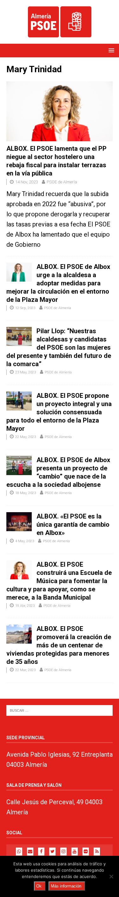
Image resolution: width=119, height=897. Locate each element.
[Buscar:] (59, 710)
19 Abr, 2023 (25, 606)
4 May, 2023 (24, 541)
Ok (39, 886)
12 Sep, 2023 (25, 308)
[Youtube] (74, 852)
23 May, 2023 (25, 372)
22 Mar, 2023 (25, 670)
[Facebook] (41, 852)
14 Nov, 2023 (26, 182)
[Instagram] (63, 852)
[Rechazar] (111, 876)
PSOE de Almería (62, 182)
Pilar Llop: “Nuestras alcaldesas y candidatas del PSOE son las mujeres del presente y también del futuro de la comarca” (58, 347)
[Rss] (97, 852)
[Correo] (30, 852)
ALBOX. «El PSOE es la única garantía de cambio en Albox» (72, 524)
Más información (66, 886)
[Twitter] (52, 852)
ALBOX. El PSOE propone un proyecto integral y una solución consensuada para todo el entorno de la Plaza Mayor (59, 412)
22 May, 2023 (25, 437)
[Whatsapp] (19, 852)
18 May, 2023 (25, 493)
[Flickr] (86, 852)
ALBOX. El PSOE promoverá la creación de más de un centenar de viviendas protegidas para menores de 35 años (58, 645)
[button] (110, 50)
